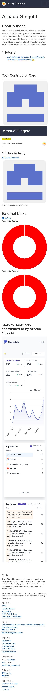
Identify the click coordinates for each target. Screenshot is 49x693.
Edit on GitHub (9, 630)
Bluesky (6, 676)
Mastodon (7, 673)
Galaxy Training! (15, 3)
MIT (3, 662)
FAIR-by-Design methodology (19, 60)
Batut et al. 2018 (8, 686)
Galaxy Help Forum (9, 643)
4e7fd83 (11, 659)
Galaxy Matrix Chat (9, 652)
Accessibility (6, 611)
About (4, 606)
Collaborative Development (11, 617)
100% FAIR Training (9, 614)
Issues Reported (11, 158)
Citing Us (5, 689)
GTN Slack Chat (8, 646)
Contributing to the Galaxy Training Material (25, 57)
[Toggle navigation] (45, 3)
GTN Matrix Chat (8, 649)
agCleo (7, 218)
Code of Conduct (8, 608)
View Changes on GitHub (13, 633)
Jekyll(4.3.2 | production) (11, 665)
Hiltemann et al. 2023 (10, 684)
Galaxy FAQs (6, 641)
